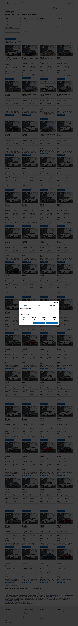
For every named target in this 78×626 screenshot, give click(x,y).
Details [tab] (39, 305)
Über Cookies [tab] (52, 305)
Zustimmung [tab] (25, 305)
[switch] (34, 319)
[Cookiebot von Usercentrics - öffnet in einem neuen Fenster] (54, 302)
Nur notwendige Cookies (39, 322)
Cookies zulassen (52, 322)
